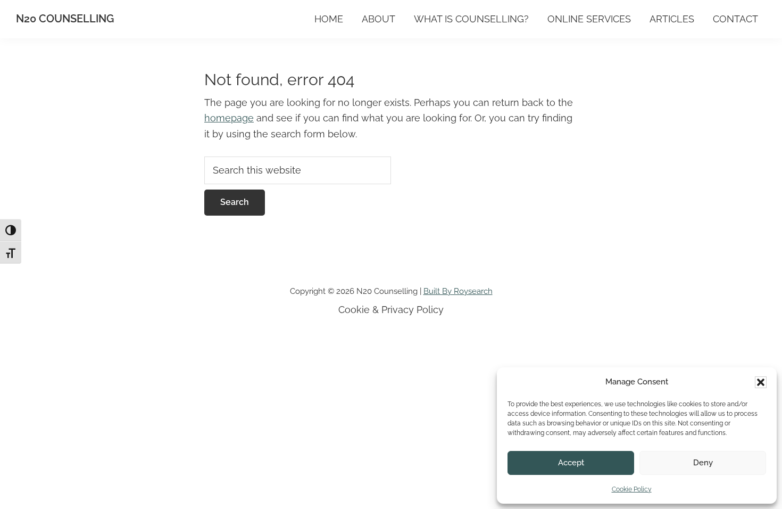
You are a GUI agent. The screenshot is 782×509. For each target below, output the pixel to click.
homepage (229, 118)
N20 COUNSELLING (65, 18)
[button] (760, 382)
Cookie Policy (632, 489)
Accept (571, 462)
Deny (703, 462)
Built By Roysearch (458, 291)
